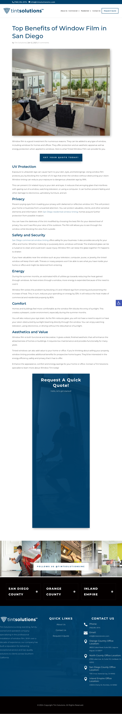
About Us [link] (64, 11)
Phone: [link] (93, 624)
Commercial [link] (73, 11)
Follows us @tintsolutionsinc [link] (61, 566)
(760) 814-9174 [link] (20, 2)
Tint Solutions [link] (20, 43)
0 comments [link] (43, 43)
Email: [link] (92, 632)
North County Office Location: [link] (105, 655)
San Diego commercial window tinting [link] (30, 240)
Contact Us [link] (96, 11)
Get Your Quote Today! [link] (61, 157)
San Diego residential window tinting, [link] (60, 212)
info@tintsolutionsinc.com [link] (99, 636)
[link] (119, 303)
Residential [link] (85, 11)
